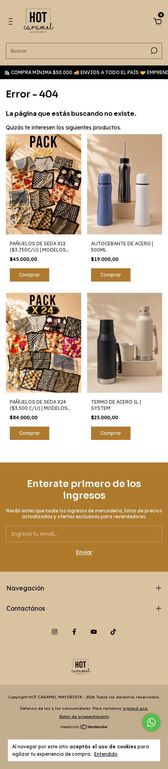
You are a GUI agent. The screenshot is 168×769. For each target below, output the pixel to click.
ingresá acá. (135, 708)
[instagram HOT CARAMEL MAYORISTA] (55, 632)
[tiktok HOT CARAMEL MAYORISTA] (113, 632)
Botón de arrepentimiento (84, 716)
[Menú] (12, 22)
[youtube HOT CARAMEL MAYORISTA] (94, 632)
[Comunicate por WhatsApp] (151, 722)
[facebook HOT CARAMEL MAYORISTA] (74, 632)
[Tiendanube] (84, 727)
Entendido (106, 754)
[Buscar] (153, 50)
